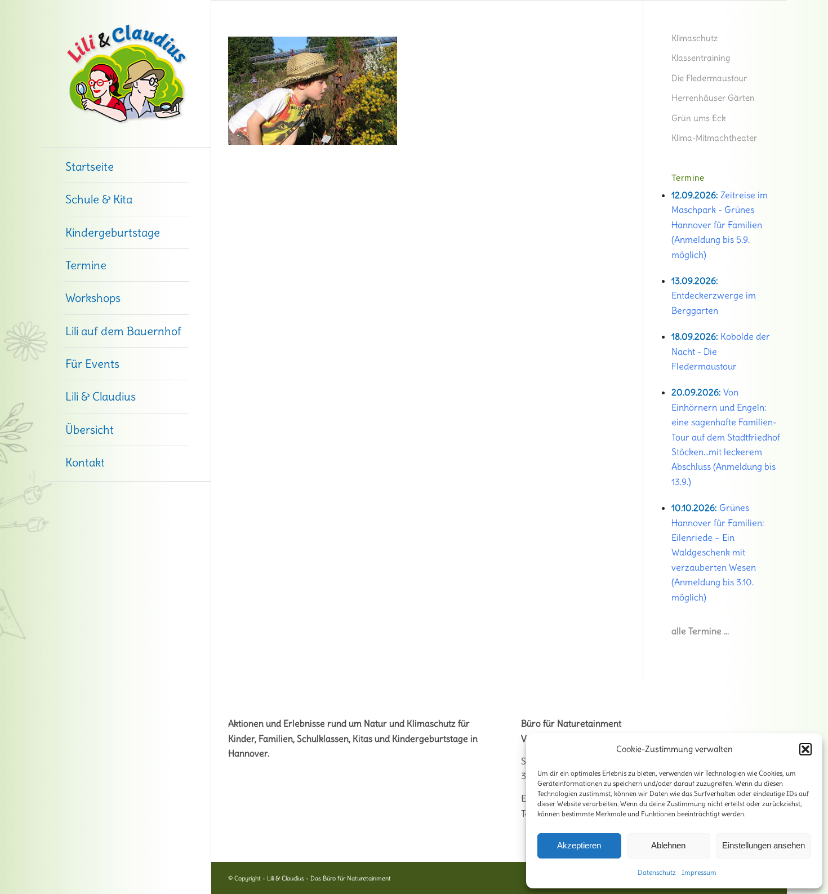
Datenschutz (657, 872)
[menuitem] (126, 166)
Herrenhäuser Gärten (713, 97)
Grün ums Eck (698, 118)
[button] (805, 749)
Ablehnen (668, 845)
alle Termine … (700, 631)
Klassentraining (700, 57)
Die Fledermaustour (709, 78)
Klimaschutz (694, 38)
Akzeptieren (579, 845)
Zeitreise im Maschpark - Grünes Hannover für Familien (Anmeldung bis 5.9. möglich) (719, 224)
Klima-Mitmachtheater (714, 137)
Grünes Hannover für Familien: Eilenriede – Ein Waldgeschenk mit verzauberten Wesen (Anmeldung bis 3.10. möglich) (717, 552)
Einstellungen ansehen (763, 845)
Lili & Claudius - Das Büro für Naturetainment (329, 878)
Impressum (699, 872)
